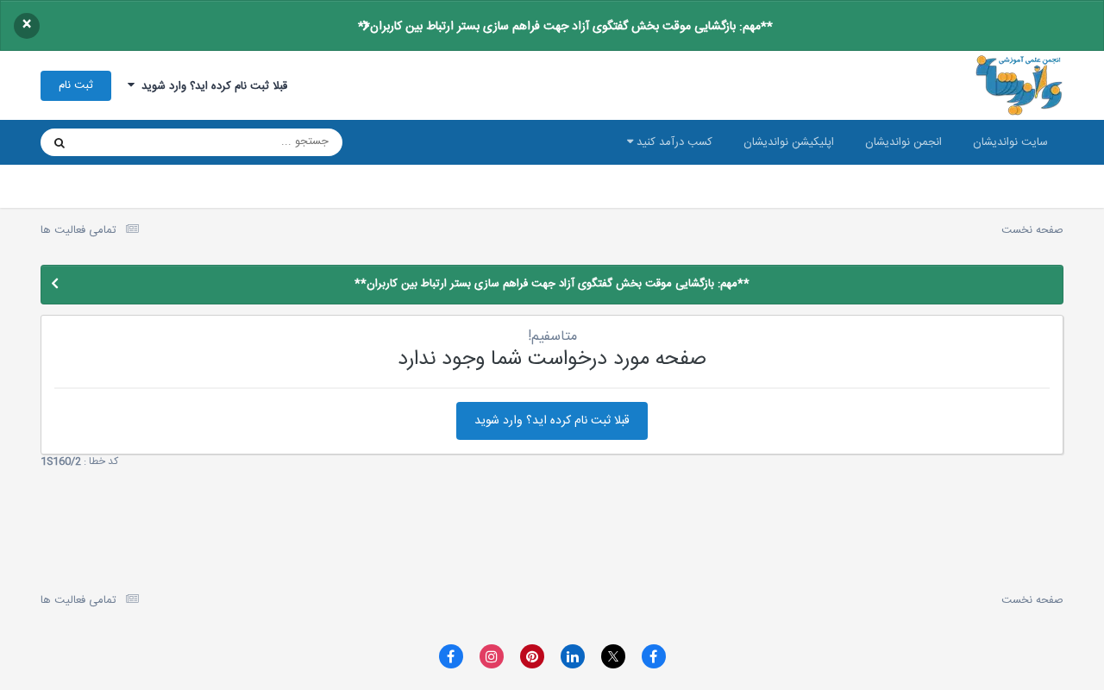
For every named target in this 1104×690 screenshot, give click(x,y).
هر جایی (119, 142)
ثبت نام (76, 85)
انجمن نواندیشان (903, 142)
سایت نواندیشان (1010, 142)
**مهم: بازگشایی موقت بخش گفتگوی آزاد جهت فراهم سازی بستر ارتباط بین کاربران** (565, 26)
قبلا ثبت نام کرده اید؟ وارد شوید (211, 86)
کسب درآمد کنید (672, 142)
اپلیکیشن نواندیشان (788, 142)
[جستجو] (59, 142)
